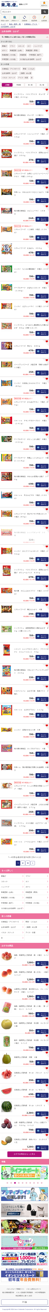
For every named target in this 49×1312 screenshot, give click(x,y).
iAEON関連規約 (40, 1292)
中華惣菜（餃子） (35, 55)
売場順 (18, 85)
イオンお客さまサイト (33, 1289)
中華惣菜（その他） (9, 59)
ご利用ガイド (15, 21)
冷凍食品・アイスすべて (11, 69)
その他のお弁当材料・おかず (30, 59)
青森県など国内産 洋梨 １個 (25, 1057)
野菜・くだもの (28, 69)
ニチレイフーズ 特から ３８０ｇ (27, 346)
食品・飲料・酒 (15, 24)
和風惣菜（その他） (9, 55)
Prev (2, 1173)
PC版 (24, 1302)
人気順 (7, 85)
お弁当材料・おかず (9, 73)
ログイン (44, 5)
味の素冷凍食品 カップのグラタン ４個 (29, 749)
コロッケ (21, 46)
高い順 (42, 85)
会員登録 (44, 21)
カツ (29, 46)
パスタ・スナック (8, 78)
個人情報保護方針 (8, 1292)
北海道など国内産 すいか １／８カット (29, 1090)
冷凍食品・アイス (30, 24)
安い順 (30, 85)
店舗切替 (24, 21)
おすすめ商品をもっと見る (24, 1154)
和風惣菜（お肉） (16, 50)
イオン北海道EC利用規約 (24, 1292)
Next (47, 1173)
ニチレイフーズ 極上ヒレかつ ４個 (28, 609)
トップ (3, 24)
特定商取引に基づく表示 (24, 1296)
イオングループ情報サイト (15, 1289)
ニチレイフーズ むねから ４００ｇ (28, 248)
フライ (12, 46)
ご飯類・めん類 (25, 73)
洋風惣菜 (23, 55)
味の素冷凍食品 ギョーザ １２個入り (29, 115)
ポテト (4, 50)
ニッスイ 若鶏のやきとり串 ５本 (27, 730)
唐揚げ (4, 46)
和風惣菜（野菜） (32, 50)
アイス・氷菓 (23, 78)
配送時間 (34, 21)
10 (41, 1183)
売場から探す (5, 21)
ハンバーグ (38, 46)
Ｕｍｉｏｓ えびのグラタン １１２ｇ (29, 710)
